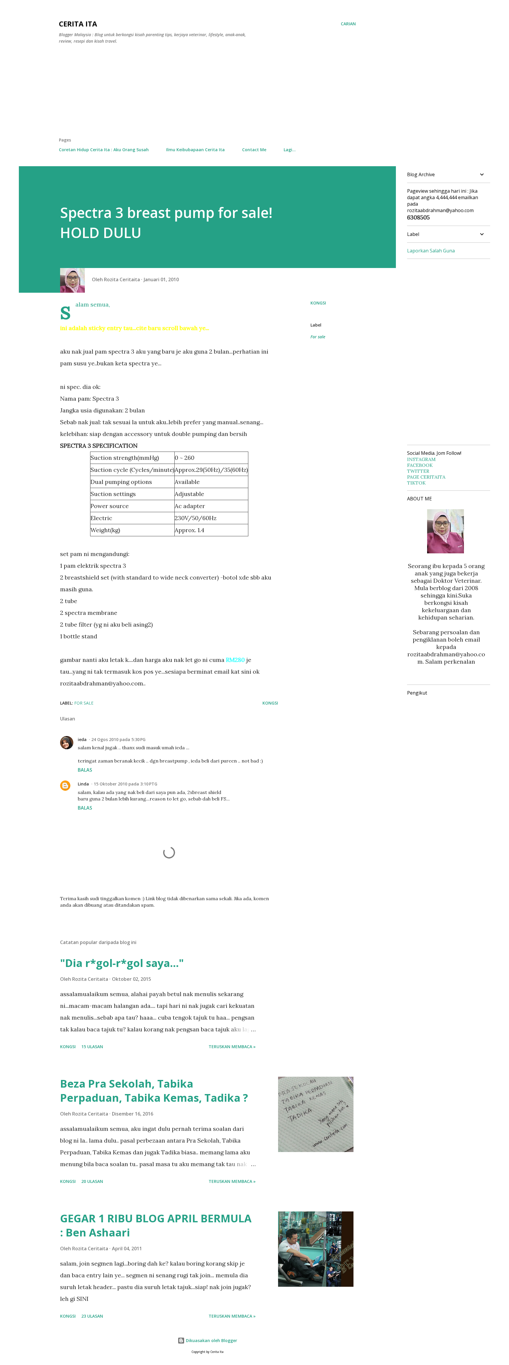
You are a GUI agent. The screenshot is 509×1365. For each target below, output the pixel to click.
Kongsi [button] (318, 303)
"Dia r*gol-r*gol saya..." (122, 963)
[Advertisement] (207, 93)
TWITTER (418, 471)
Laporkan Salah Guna (431, 250)
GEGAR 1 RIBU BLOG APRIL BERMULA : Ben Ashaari (156, 1225)
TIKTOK (416, 483)
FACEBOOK (420, 465)
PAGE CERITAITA (426, 477)
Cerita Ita (78, 24)
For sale (317, 336)
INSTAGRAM (421, 459)
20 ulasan (92, 1181)
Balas (85, 770)
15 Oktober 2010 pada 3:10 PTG (125, 784)
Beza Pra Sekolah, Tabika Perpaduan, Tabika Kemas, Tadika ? (154, 1090)
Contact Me (254, 149)
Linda (83, 784)
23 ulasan (92, 1316)
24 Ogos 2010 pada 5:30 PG (118, 739)
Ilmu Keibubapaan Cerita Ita (195, 149)
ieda (82, 739)
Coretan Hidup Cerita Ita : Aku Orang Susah (104, 149)
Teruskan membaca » (232, 1046)
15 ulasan (92, 1046)
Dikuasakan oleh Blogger (211, 1340)
